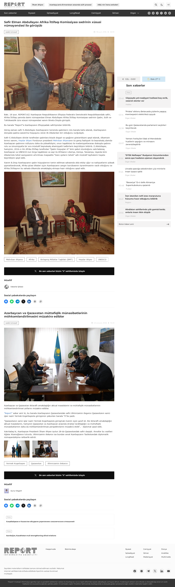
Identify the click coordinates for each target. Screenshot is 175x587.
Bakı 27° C (155, 79)
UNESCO (102, 259)
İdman (146, 553)
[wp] (12, 301)
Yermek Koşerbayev (15, 463)
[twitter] (161, 13)
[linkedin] (165, 13)
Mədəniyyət (148, 557)
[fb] (149, 13)
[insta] (153, 13)
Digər (133, 13)
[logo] (14, 4)
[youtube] (169, 13)
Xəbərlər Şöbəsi (17, 287)
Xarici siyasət (11, 32)
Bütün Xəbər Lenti (126, 224)
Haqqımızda (51, 549)
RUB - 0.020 (130, 79)
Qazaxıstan (36, 463)
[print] (35, 301)
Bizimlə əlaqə (70, 549)
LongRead (129, 557)
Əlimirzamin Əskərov (58, 463)
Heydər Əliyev (25, 140)
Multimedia (166, 557)
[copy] (41, 301)
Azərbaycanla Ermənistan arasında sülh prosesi (70, 5)
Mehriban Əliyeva (61, 140)
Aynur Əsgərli (16, 491)
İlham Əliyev (37, 5)
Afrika (31, 259)
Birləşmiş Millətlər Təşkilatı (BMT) (56, 259)
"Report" (8, 413)
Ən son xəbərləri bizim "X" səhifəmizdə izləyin (62, 271)
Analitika (164, 553)
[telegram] (157, 13)
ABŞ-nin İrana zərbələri (108, 5)
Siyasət (128, 549)
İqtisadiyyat (130, 553)
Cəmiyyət (147, 549)
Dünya (164, 549)
